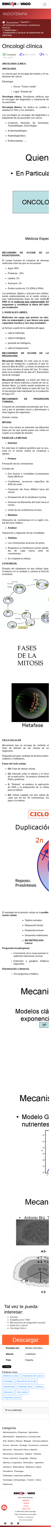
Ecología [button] (23, 1445)
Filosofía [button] (37, 1454)
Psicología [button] (19, 1471)
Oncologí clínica (18, 1328)
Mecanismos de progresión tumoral (27, 1322)
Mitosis (39, 1386)
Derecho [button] (14, 1445)
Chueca (26, 1506)
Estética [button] (28, 1454)
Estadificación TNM (20, 1320)
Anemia (14, 1317)
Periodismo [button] (8, 1471)
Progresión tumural (12, 1397)
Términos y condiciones (25, 1517)
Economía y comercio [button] (38, 1445)
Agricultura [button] (33, 1432)
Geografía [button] (23, 1458)
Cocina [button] (6, 1445)
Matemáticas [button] (18, 1467)
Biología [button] (27, 1441)
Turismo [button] (30, 1480)
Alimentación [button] (8, 1436)
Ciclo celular (22, 1392)
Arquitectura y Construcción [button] (28, 1436)
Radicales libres (26, 1386)
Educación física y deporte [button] (25, 1449)
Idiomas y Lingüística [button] (12, 1462)
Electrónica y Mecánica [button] (13, 1454)
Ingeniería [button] (39, 1462)
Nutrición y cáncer (19, 1325)
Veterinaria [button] (7, 1484)
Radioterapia (9, 1386)
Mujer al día (26, 1509)
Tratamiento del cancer (32, 1376)
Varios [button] (38, 1480)
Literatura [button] (7, 1467)
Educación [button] (7, 1449)
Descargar (26, 1340)
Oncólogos (8, 1381)
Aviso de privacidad (25, 1520)
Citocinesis (8, 1392)
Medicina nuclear (11, 1376)
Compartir (11, 54)
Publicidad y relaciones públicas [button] (17, 1475)
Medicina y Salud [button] (33, 1467)
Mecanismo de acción (26, 1381)
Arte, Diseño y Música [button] (12, 1441)
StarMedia (25, 1500)
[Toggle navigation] (45, 4)
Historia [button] (33, 1458)
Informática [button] (28, 1462)
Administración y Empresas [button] (15, 1432)
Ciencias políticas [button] (40, 1441)
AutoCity (26, 1503)
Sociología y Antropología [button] (14, 1480)
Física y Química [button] (10, 1458)
